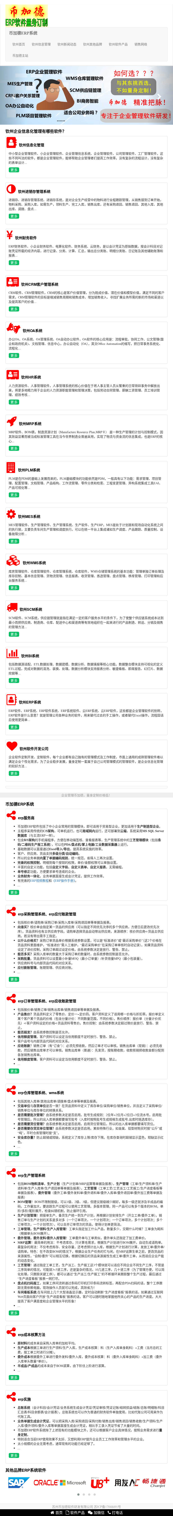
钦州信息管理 (41, 44)
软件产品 (77, 1513)
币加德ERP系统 (23, 33)
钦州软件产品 (118, 44)
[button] (13, 95)
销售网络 (140, 44)
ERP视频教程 (39, 880)
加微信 (99, 1513)
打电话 (117, 1513)
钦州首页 (18, 44)
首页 (59, 1513)
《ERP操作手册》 (63, 880)
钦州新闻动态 (66, 44)
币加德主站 (20, 55)
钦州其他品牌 (92, 44)
